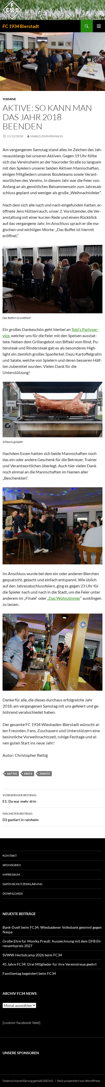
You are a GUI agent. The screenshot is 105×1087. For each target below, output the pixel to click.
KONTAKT (10, 855)
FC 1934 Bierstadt (21, 26)
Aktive (12, 773)
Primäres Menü (99, 26)
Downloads (13, 893)
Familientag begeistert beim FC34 (29, 973)
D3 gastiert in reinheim (21, 817)
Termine (9, 99)
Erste (28, 773)
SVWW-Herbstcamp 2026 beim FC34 (32, 955)
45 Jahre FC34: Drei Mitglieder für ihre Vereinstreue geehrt (50, 964)
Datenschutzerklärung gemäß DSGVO (28, 1081)
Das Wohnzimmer (64, 598)
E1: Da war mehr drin (19, 798)
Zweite (45, 773)
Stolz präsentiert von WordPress (78, 1081)
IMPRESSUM (11, 874)
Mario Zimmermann (46, 136)
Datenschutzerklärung (23, 884)
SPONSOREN (12, 865)
